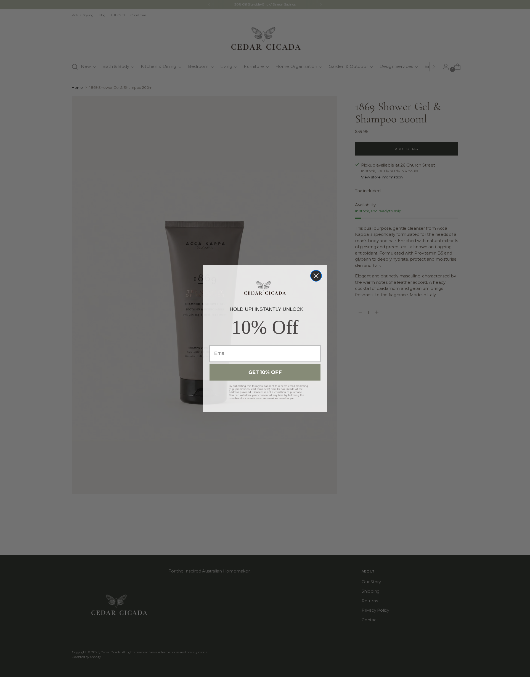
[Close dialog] (316, 275)
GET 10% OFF (265, 372)
